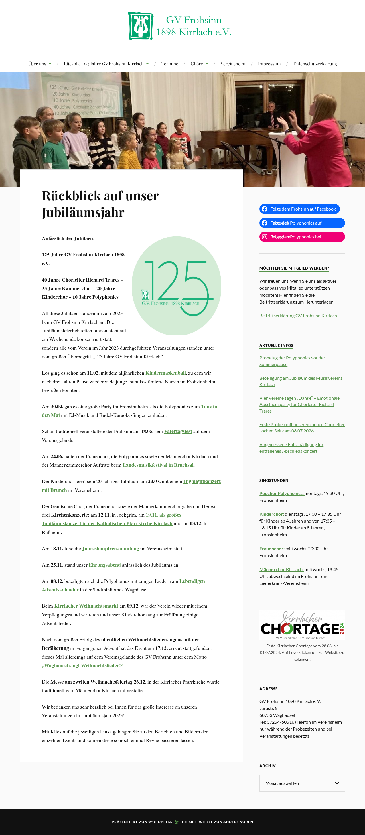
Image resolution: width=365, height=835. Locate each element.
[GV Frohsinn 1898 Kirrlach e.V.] (182, 37)
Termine (169, 63)
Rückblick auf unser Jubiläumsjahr (100, 203)
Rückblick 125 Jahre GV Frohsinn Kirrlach (104, 63)
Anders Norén (238, 822)
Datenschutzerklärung (315, 63)
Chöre (197, 63)
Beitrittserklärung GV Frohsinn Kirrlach (298, 315)
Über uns (37, 63)
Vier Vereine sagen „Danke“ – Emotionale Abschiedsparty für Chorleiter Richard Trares (299, 404)
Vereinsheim (233, 63)
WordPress (160, 822)
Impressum (269, 63)
